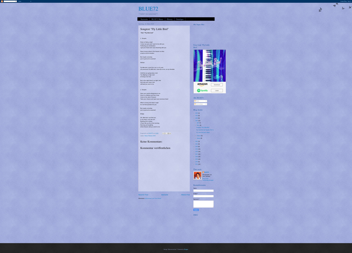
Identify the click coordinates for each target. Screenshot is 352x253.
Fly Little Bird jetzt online (203, 132)
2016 (196, 156)
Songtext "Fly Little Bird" (202, 127)
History (170, 19)
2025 (196, 115)
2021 (196, 144)
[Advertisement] (207, 228)
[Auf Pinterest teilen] (170, 133)
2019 (196, 149)
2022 (196, 141)
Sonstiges (179, 19)
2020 (196, 146)
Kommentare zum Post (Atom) (153, 198)
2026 (196, 113)
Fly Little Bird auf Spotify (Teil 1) (204, 130)
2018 (196, 151)
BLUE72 (148, 8)
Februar (199, 135)
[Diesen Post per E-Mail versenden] (163, 133)
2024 (196, 118)
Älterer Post (185, 195)
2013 (196, 164)
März (198, 125)
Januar (199, 138)
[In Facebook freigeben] (168, 133)
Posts (197, 101)
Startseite (144, 19)
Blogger (186, 249)
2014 (196, 161)
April (198, 122)
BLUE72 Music (157, 19)
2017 (196, 154)
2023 (196, 120)
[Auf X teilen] (166, 133)
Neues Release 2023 (150, 135)
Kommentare (199, 104)
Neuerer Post (143, 195)
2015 (196, 159)
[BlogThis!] (165, 133)
